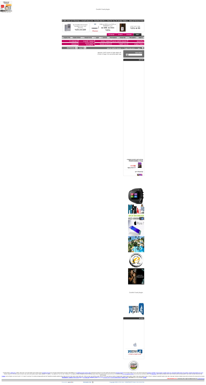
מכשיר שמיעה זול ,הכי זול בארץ (126, 21)
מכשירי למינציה (88, 41)
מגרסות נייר (72, 41)
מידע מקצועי (67, 37)
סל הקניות (122, 37)
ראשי (137, 34)
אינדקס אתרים (201, 378)
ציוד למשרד (122, 44)
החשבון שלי (132, 37)
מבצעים (128, 34)
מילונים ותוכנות (105, 44)
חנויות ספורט (179, 372)
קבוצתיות (111, 34)
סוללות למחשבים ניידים (128, 373)
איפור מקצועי (124, 377)
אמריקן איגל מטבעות (108, 377)
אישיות (120, 34)
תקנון (97, 37)
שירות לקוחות (88, 37)
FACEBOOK (65, 377)
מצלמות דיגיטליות (151, 372)
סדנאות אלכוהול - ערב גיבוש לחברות (102, 21)
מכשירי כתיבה (105, 41)
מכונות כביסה (159, 372)
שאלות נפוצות (76, 37)
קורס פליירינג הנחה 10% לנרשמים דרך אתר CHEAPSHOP (70, 21)
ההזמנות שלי (113, 37)
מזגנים (164, 372)
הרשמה (141, 37)
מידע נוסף (131, 166)
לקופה (81, 48)
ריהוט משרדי (13, 372)
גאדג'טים (174, 372)
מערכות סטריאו (119, 372)
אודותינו (105, 37)
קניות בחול (153, 373)
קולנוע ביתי (185, 372)
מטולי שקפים (138, 44)
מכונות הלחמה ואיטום (119, 41)
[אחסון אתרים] (67, 382)
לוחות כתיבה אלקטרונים (89, 44)
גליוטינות (140, 41)
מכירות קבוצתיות (46, 372)
